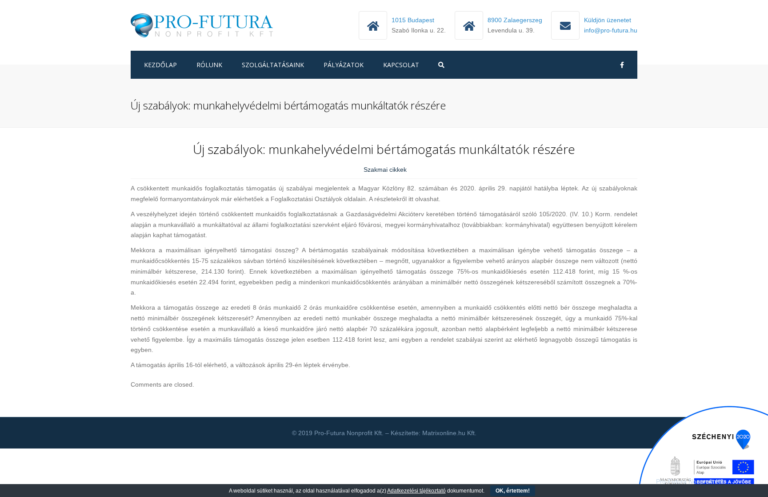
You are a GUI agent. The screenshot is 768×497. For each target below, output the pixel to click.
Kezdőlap (160, 65)
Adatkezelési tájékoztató (416, 491)
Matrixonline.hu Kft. (449, 432)
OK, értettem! (513, 491)
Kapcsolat (401, 65)
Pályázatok (344, 65)
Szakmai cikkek (385, 169)
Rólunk (209, 65)
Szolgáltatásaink (273, 65)
